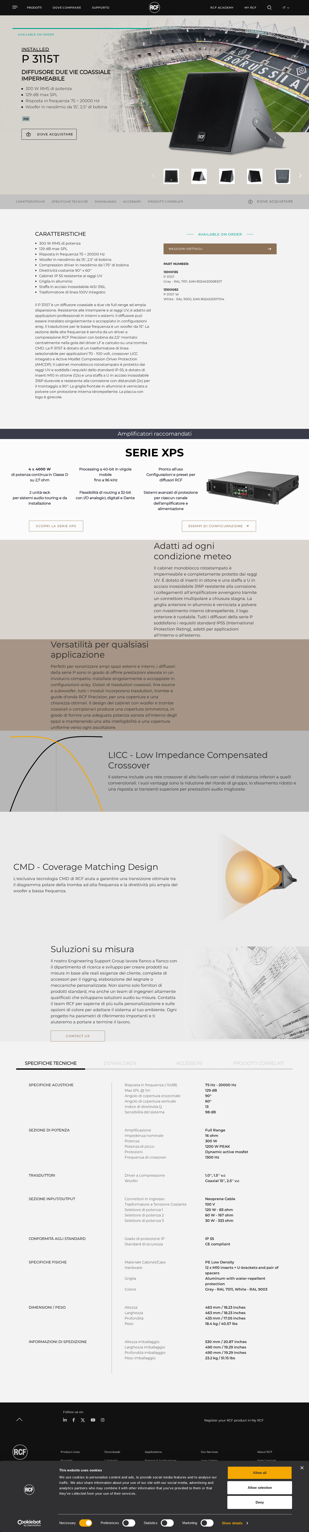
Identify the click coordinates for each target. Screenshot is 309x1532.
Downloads (105, 201)
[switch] (128, 1523)
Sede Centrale (266, 1460)
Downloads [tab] (120, 1063)
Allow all (259, 1473)
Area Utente (209, 1460)
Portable (66, 1460)
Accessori (132, 201)
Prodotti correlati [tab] (258, 1063)
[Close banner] (302, 1467)
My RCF (251, 7)
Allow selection (260, 1488)
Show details (232, 1523)
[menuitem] (67, 8)
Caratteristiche (30, 201)
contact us (78, 1036)
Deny (260, 1502)
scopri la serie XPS (56, 526)
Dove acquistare (55, 134)
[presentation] (153, 175)
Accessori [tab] (189, 1063)
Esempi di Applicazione (160, 1460)
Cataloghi (111, 1460)
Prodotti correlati (165, 201)
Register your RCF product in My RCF (234, 1420)
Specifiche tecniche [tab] (51, 1063)
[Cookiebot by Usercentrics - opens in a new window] (29, 1523)
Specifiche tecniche (70, 201)
